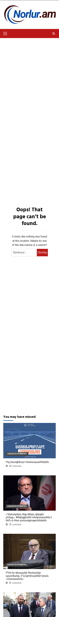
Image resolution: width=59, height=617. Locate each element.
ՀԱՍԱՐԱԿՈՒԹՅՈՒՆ (17, 454)
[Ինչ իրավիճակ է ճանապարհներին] (29, 440)
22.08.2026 (16, 466)
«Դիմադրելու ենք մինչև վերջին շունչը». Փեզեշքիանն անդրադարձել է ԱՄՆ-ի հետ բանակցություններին (29, 517)
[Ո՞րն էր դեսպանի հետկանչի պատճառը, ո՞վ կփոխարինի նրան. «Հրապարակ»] (29, 551)
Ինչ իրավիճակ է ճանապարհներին (27, 462)
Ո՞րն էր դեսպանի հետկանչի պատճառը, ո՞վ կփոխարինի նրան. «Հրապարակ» (27, 576)
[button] (6, 33)
